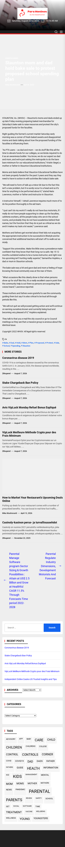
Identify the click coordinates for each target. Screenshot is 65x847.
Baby (29, 739)
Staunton (26, 346)
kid (7, 775)
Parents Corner (11, 58)
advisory (10, 739)
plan (31, 343)
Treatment (14, 812)
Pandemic (20, 789)
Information (50, 767)
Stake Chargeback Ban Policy (20, 382)
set (8, 806)
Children (14, 747)
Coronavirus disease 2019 (18, 357)
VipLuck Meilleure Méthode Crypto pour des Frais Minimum (29, 434)
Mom (25, 343)
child (51, 739)
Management (31, 775)
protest (50, 343)
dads (40, 761)
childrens (30, 746)
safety (39, 798)
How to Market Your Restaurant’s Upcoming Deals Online (32, 499)
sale (57, 343)
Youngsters (41, 818)
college (43, 746)
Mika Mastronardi (12, 85)
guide (20, 767)
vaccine (29, 811)
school (7, 346)
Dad (12, 343)
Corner (47, 754)
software (27, 806)
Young (25, 819)
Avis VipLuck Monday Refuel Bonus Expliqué (29, 407)
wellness (11, 818)
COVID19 (19, 761)
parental (39, 791)
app (21, 739)
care (39, 740)
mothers (45, 783)
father (50, 761)
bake (6, 343)
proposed (40, 343)
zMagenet (6, 373)
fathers (9, 767)
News (9, 789)
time (37, 806)
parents (14, 800)
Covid (8, 761)
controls (30, 754)
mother (32, 783)
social (16, 806)
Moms (20, 783)
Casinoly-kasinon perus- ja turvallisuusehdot (29, 522)
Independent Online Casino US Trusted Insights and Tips (31, 679)
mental (45, 775)
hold (18, 343)
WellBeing (40, 811)
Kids (17, 776)
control (12, 754)
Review (29, 798)
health (33, 768)
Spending (16, 346)
